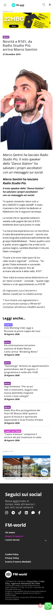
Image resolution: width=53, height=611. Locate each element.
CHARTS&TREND (13, 431)
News (6, 37)
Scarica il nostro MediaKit (18, 561)
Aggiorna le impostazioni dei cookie (25, 583)
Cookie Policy (12, 554)
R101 (37, 221)
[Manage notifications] (40, 605)
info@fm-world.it (36, 307)
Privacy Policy (12, 558)
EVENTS (8, 324)
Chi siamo (10, 532)
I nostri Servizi (12, 539)
